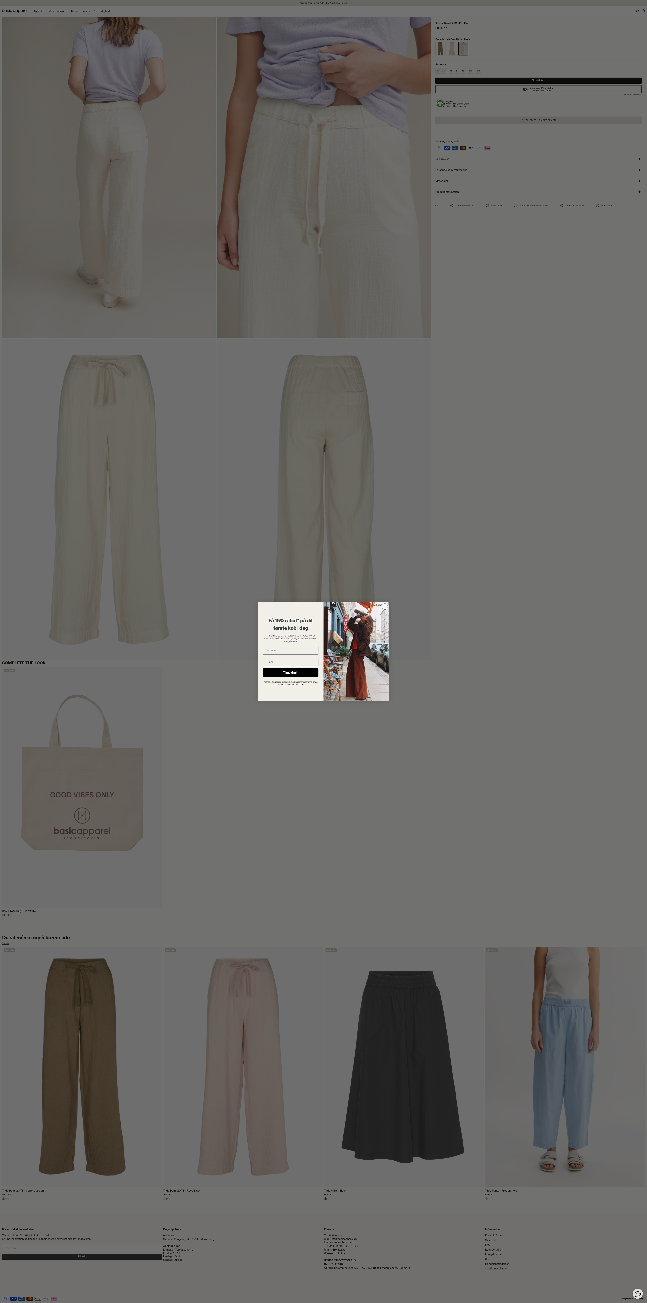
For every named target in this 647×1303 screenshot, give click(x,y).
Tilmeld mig (290, 672)
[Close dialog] (385, 607)
